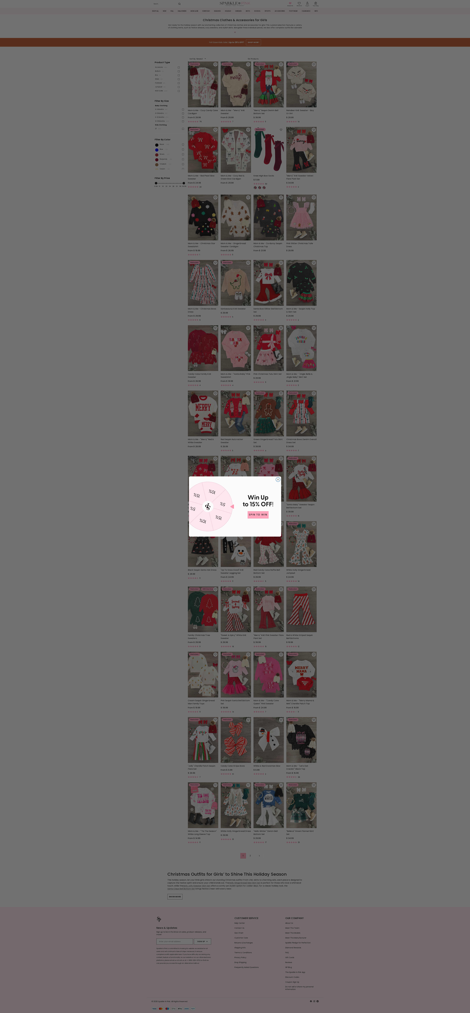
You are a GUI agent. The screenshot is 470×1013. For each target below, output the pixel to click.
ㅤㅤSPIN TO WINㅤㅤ (258, 515)
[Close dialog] (278, 479)
